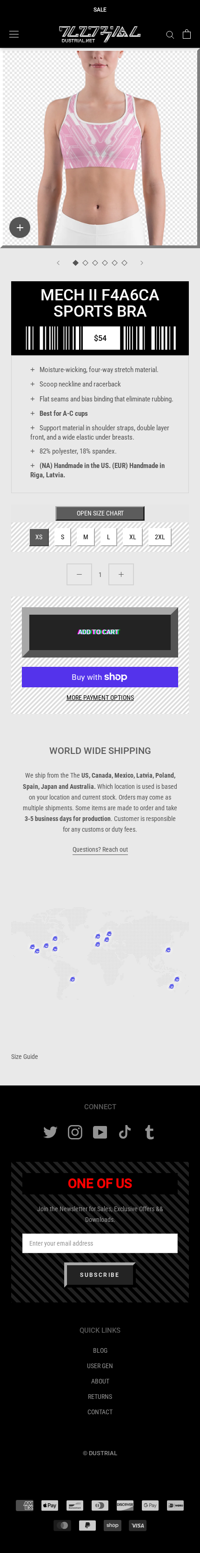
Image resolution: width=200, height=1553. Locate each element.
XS (38, 537)
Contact (100, 1412)
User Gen (100, 1366)
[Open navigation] (14, 34)
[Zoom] (19, 227)
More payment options (100, 697)
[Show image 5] (115, 263)
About (100, 1381)
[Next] (141, 263)
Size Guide (24, 1056)
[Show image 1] (76, 263)
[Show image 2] (85, 263)
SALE (100, 10)
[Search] (170, 34)
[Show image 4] (105, 263)
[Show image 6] (124, 263)
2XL (160, 537)
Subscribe (100, 1275)
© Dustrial (100, 1453)
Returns (100, 1396)
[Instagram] (75, 1132)
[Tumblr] (149, 1132)
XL (132, 537)
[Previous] (58, 263)
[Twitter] (50, 1132)
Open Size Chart (100, 513)
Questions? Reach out (100, 849)
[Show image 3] (95, 263)
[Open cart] (187, 34)
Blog (100, 1350)
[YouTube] (100, 1132)
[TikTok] (125, 1132)
